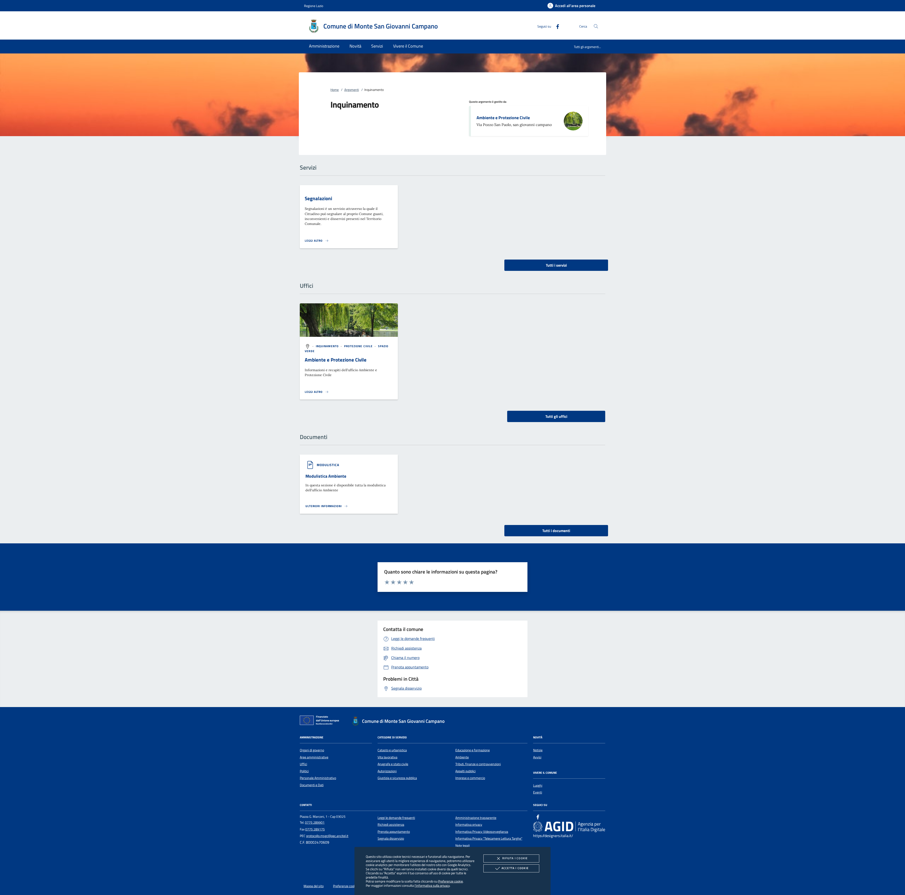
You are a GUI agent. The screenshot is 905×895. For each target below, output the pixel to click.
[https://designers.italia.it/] (569, 826)
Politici (304, 771)
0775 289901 (315, 822)
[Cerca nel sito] (596, 26)
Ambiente (462, 757)
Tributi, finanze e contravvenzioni (478, 764)
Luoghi (537, 785)
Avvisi (537, 757)
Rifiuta (515, 858)
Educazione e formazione (472, 750)
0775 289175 (315, 829)
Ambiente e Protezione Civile (503, 117)
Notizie (538, 750)
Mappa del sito (314, 886)
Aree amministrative (314, 757)
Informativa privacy (468, 824)
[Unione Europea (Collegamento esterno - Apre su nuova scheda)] (321, 721)
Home (334, 89)
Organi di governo (312, 750)
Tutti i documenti (556, 530)
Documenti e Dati (312, 785)
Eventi (537, 792)
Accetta (515, 868)
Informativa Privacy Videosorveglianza (481, 831)
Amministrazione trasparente (475, 817)
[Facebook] (555, 26)
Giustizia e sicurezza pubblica (397, 778)
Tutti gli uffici (556, 416)
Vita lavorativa (387, 757)
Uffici (303, 764)
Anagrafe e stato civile (393, 764)
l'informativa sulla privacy (432, 885)
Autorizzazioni (387, 771)
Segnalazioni (318, 198)
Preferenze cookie (450, 881)
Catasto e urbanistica (392, 750)
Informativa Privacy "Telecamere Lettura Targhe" (488, 838)
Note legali (462, 845)
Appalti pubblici (465, 771)
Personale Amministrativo (318, 778)
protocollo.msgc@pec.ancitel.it (327, 835)
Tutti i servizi (556, 265)
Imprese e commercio (470, 778)
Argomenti (351, 89)
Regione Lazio (313, 5)
